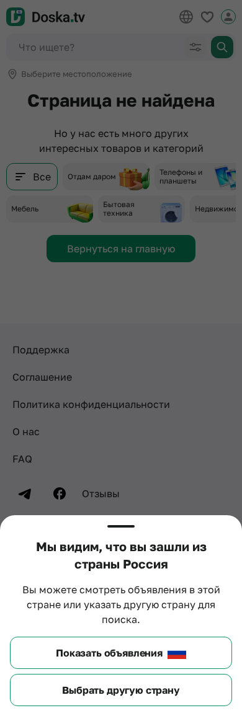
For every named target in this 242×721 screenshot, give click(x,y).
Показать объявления (109, 653)
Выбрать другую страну (121, 690)
